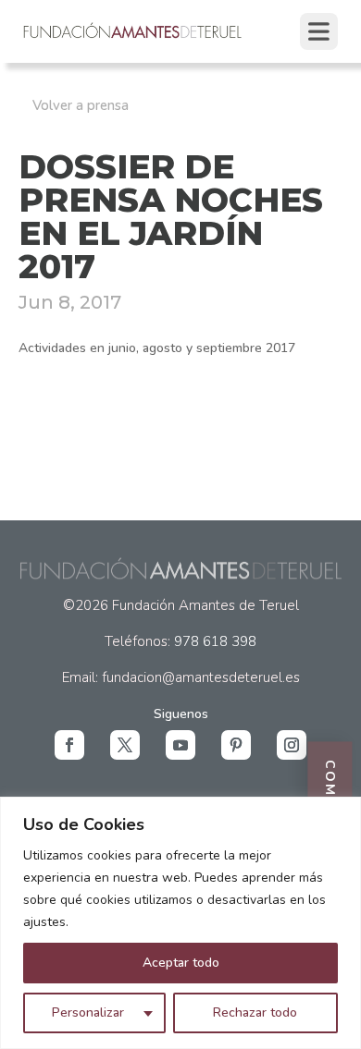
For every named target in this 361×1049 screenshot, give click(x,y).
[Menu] (319, 31)
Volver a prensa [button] (80, 105)
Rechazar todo (255, 1012)
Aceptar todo (181, 962)
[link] (133, 36)
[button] (69, 745)
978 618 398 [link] (215, 641)
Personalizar (88, 1012)
